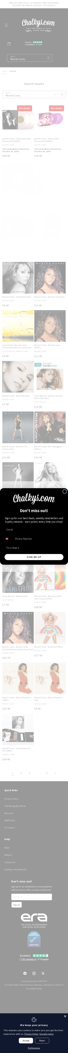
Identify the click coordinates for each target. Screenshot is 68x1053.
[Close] (65, 1016)
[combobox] (8, 539)
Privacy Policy (32, 1034)
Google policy (46, 1034)
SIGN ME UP (34, 557)
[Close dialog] (65, 491)
